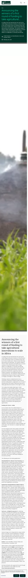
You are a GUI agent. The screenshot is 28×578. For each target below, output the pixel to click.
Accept (22, 575)
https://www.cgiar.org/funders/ (8, 568)
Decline (16, 575)
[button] (21, 2)
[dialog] (13, 574)
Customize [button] (3, 575)
